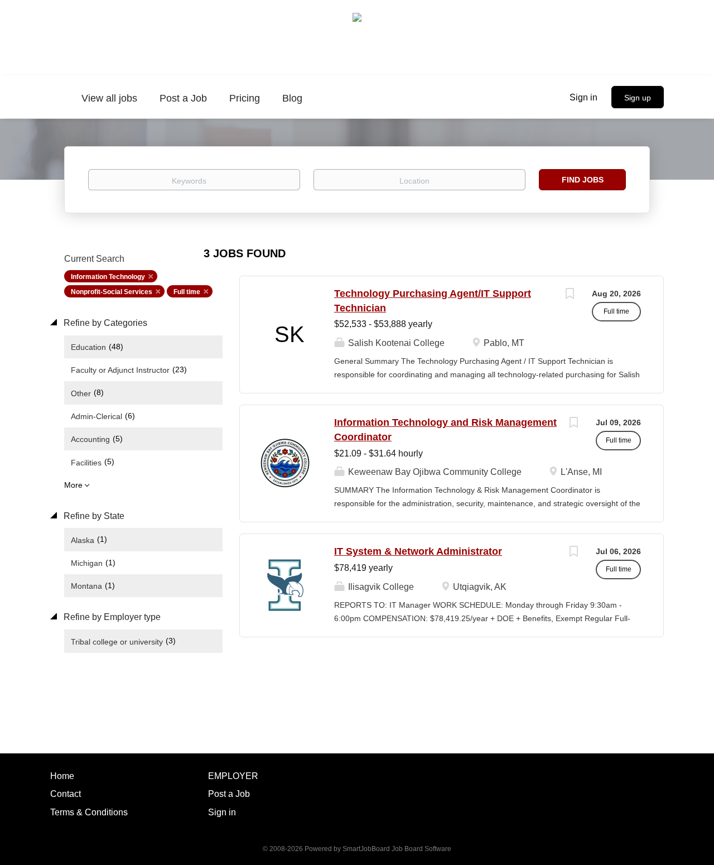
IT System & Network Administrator (418, 551)
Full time (186, 292)
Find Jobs (583, 179)
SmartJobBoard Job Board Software (396, 849)
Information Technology (108, 277)
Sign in (583, 97)
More (73, 484)
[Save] (569, 295)
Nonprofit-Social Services (111, 292)
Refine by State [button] (92, 516)
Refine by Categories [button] (104, 323)
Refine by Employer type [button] (111, 617)
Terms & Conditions (89, 812)
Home (62, 776)
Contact (65, 794)
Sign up (637, 97)
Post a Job (229, 794)
